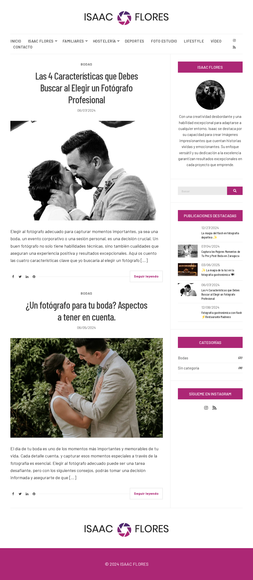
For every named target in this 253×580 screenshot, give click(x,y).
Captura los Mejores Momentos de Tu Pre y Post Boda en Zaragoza (220, 253)
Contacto (22, 47)
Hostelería (104, 41)
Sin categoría (188, 368)
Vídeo (216, 41)
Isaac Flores (41, 41)
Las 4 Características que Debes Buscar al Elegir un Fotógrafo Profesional (86, 87)
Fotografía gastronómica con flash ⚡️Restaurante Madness (221, 314)
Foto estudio (164, 41)
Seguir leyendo (146, 276)
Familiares (73, 41)
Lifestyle (194, 41)
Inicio (15, 41)
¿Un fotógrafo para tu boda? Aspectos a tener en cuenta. (86, 310)
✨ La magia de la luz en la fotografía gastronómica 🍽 (217, 272)
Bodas (86, 64)
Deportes (134, 41)
